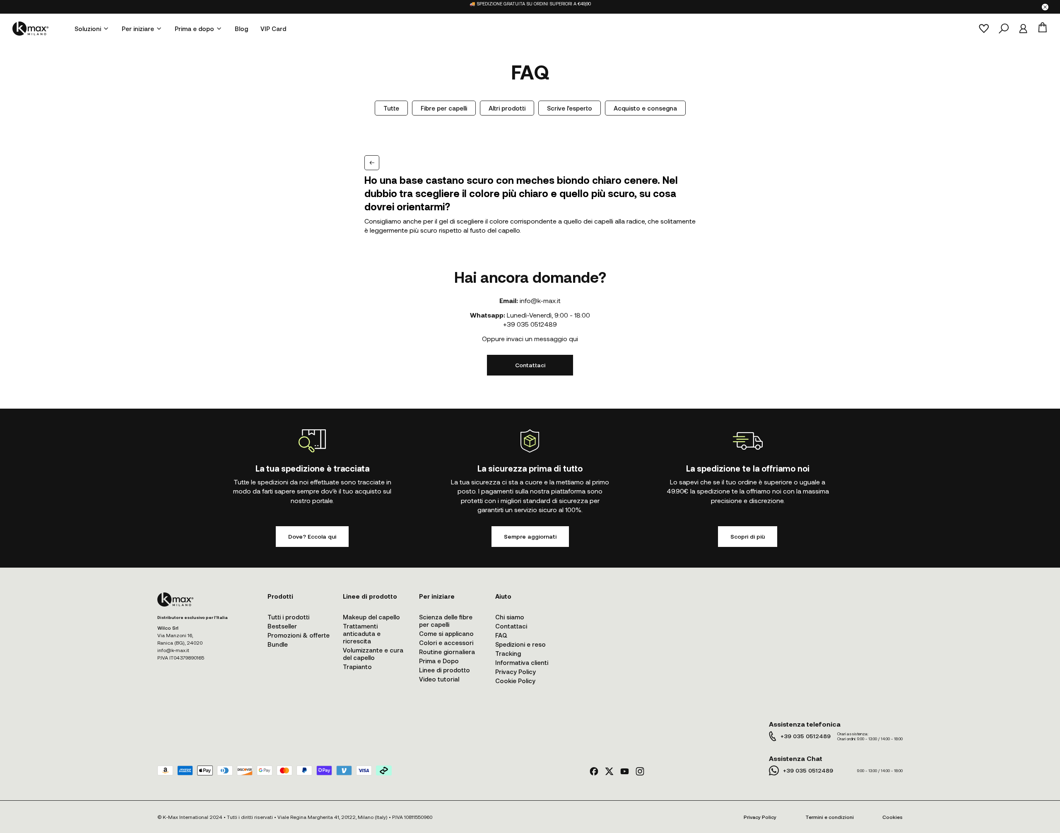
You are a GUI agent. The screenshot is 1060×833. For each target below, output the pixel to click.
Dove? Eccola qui (312, 536)
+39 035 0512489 (530, 324)
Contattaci (530, 364)
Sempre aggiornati (530, 536)
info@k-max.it (540, 300)
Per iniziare (138, 28)
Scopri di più (747, 536)
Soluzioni (88, 28)
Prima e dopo (194, 28)
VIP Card (273, 28)
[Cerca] (1004, 29)
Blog (241, 28)
